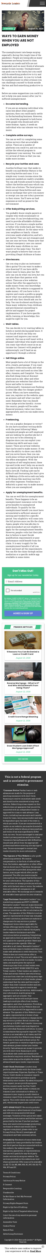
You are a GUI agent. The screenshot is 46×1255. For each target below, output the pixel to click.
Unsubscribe (8, 1192)
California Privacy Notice (32, 605)
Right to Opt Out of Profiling (15, 1207)
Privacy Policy (9, 1176)
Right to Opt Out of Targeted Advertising (20, 1211)
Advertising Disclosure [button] (11, 603)
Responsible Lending (12, 1188)
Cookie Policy (9, 1226)
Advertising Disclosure (13, 1234)
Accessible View (10, 1222)
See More (23, 759)
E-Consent (7, 1184)
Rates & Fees (8, 1230)
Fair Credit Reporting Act (27, 603)
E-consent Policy (18, 601)
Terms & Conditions (15, 605)
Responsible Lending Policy (31, 601)
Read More (35, 1251)
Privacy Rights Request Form (15, 1203)
